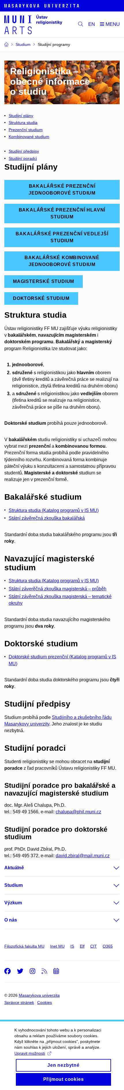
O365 (108, 946)
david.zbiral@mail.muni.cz (83, 855)
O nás (10, 920)
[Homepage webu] (33, 24)
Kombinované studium (29, 136)
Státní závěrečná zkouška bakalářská (47, 518)
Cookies (44, 1002)
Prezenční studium (26, 129)
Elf (82, 946)
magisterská (75, 588)
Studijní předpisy (24, 151)
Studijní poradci (23, 158)
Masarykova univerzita (39, 995)
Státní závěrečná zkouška (35, 596)
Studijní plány (21, 115)
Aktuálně (14, 867)
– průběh (97, 588)
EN (91, 24)
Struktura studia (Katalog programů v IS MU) (54, 510)
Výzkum (13, 902)
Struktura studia (23, 122)
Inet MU (57, 946)
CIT (93, 946)
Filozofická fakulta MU (24, 946)
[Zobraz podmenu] (110, 867)
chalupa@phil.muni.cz (78, 811)
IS (72, 946)
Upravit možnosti (29, 1053)
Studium (13, 885)
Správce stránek (19, 1002)
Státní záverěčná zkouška (35, 588)
